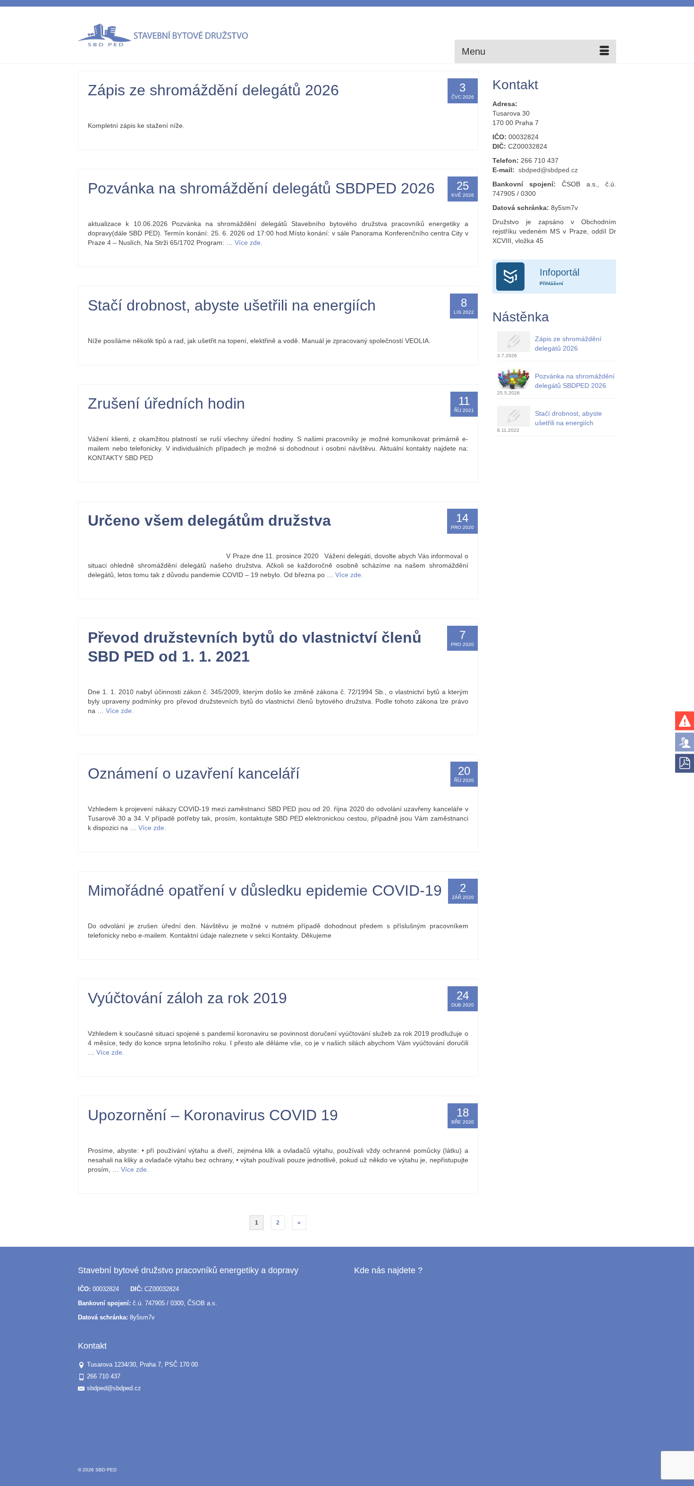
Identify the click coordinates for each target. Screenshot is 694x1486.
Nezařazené (206, 109)
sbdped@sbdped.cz (548, 170)
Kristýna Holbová (121, 539)
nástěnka (178, 109)
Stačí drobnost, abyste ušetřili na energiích (568, 418)
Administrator (116, 109)
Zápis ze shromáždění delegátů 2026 (568, 343)
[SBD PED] (163, 35)
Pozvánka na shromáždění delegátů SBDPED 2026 (575, 380)
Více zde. (248, 242)
